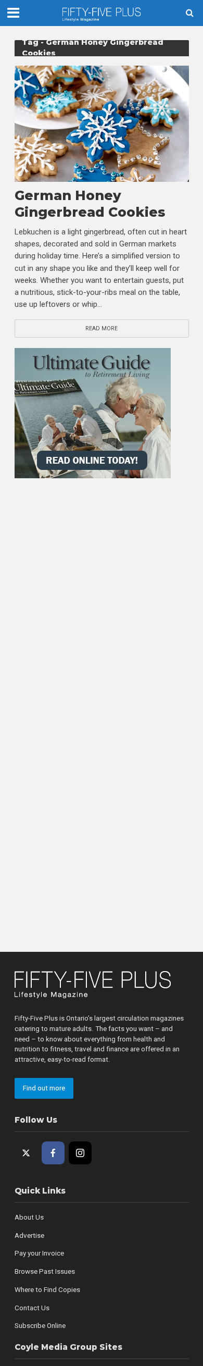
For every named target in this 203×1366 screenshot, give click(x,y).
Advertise (29, 1235)
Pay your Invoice (39, 1253)
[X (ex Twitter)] (26, 1152)
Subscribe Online (40, 1326)
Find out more (44, 1088)
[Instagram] (80, 1152)
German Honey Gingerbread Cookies (90, 204)
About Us (29, 1217)
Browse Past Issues (45, 1271)
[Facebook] (53, 1152)
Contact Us (32, 1308)
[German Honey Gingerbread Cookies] (102, 123)
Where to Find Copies (47, 1290)
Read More (101, 328)
